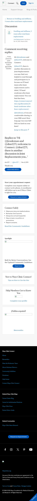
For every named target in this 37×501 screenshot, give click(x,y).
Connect (10, 3)
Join (23, 3)
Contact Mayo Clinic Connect (10, 383)
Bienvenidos (18, 330)
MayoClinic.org (6, 471)
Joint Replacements (19, 39)
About (4, 355)
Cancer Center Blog (8, 398)
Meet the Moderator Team (10, 363)
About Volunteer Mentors (9, 367)
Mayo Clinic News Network (10, 425)
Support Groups (17, 9)
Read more (18, 266)
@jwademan (21, 57)
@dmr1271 (18, 60)
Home (4, 9)
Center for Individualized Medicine (12, 402)
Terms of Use (6, 486)
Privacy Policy (17, 486)
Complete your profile (18, 301)
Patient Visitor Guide (8, 410)
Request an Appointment (18, 437)
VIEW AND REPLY (13, 169)
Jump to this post (20, 130)
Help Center (5, 379)
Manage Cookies (26, 486)
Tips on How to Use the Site (18, 280)
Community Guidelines (8, 371)
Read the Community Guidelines (17, 226)
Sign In (31, 3)
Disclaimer (5, 375)
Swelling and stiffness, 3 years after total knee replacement (23, 34)
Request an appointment (18, 197)
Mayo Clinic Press (7, 406)
